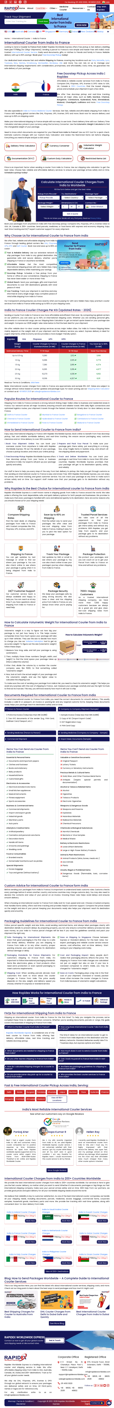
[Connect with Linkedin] (101, 1385)
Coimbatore (21, 1099)
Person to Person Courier (18, 709)
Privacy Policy (96, 218)
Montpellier (43, 63)
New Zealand (87, 31)
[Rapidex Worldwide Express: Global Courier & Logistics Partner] (11, 8)
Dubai (75, 31)
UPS (6, 246)
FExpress (53, 243)
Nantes (22, 63)
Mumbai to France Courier (53, 414)
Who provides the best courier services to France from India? (82, 1075)
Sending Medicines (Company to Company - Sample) (84, 732)
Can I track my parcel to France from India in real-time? (82, 1059)
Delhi (9, 1092)
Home (22, 8)
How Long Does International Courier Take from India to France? (83, 1028)
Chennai (105, 1092)
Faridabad (42, 1092)
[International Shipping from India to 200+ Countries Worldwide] (108, 31)
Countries (40, 8)
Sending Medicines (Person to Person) (23, 732)
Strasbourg (32, 63)
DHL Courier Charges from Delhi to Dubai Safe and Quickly (55, 1314)
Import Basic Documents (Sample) (76, 739)
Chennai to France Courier (18, 418)
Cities (52, 8)
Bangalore (10, 1099)
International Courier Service (24, 52)
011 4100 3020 (66, 1383)
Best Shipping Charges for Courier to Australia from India (19, 1314)
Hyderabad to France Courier (55, 418)
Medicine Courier (64, 8)
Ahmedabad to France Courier (20, 422)
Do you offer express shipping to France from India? (30, 1058)
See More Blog (57, 1323)
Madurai (41, 1099)
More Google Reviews (57, 1170)
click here (35, 382)
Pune (83, 1092)
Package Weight (45, 203)
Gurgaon (30, 1092)
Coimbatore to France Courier (90, 418)
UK (40, 31)
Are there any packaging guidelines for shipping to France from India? (82, 1067)
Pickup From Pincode (47, 194)
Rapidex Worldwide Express (18, 1033)
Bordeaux (54, 63)
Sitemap (11, 1401)
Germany (63, 31)
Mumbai (73, 1092)
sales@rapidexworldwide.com (47, 391)
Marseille (100, 60)
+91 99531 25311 (94, 2)
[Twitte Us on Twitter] (10, 2)
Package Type (92, 194)
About (30, 8)
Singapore (50, 31)
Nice (15, 63)
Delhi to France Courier (17, 414)
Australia (19, 31)
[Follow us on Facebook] (5, 2)
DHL (46, 243)
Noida (19, 1092)
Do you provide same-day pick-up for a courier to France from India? (28, 1075)
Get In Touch (54, 1340)
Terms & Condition (25, 1401)
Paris (93, 60)
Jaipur (62, 1092)
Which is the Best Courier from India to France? (28, 1027)
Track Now (43, 21)
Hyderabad (95, 1092)
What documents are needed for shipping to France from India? (29, 1052)
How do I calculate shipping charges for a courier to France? (29, 1067)
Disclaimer (21, 1404)
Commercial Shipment (17, 739)
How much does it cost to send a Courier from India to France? (83, 1052)
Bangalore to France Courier (89, 414)
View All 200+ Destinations (57, 1271)
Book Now (30, 1220)
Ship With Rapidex (101, 8)
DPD (10, 246)
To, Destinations (69, 194)
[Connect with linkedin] (15, 2)
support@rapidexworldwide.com (73, 1374)
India (15, 94)
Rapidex (11, 339)
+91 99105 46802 (77, 1389)
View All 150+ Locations (57, 1099)
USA (10, 31)
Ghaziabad (53, 1092)
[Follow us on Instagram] (25, 2)
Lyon (107, 60)
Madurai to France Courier (88, 422)
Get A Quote (72, 214)
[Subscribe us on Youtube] (20, 2)
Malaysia (102, 31)
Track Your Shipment (17, 17)
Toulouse (8, 63)
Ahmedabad (32, 1099)
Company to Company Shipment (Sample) (80, 709)
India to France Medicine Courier (37, 111)
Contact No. (91, 203)
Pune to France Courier (52, 422)
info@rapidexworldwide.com (98, 1371)
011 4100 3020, (82, 2)
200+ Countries (78, 86)
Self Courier (22, 246)
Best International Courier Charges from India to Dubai (92, 1313)
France (46, 94)
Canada (31, 31)
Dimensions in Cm (69, 203)
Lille (60, 63)
